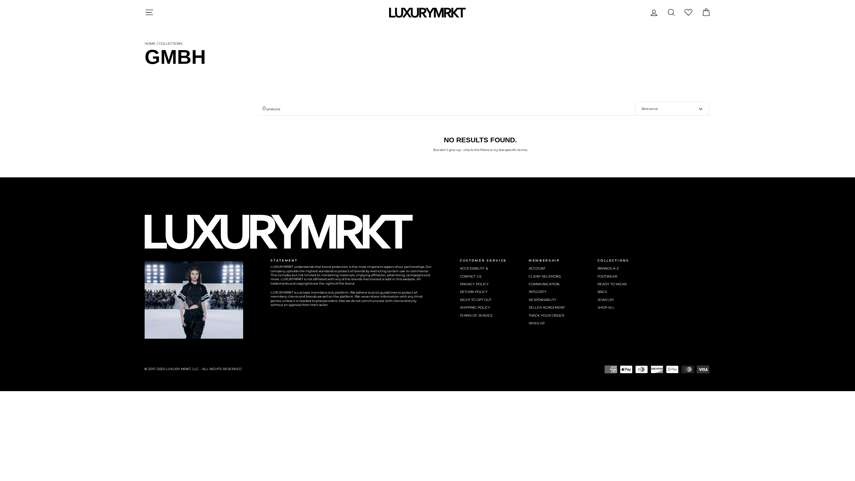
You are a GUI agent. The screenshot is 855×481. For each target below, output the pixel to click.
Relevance (650, 109)
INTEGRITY (537, 292)
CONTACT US (470, 276)
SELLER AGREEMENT (547, 307)
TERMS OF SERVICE (476, 315)
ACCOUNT (537, 268)
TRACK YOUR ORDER (546, 315)
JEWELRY (605, 300)
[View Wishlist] (688, 12)
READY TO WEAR (612, 284)
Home (150, 43)
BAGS (602, 292)
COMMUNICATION (544, 284)
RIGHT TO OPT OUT (475, 300)
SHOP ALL (606, 307)
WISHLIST (537, 323)
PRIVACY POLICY (474, 284)
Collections (170, 43)
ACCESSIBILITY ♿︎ (474, 268)
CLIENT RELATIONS (545, 276)
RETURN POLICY (474, 292)
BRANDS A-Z (608, 268)
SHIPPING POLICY (475, 307)
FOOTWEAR (607, 276)
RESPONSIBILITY (542, 300)
